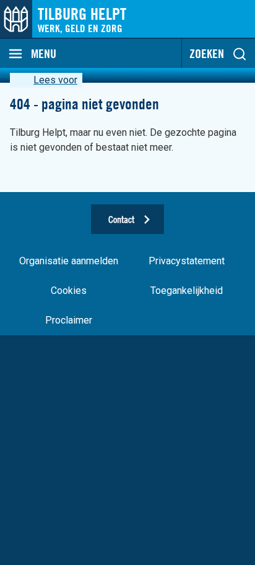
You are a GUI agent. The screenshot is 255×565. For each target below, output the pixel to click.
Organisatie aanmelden (68, 261)
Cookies (69, 290)
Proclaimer (68, 320)
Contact (121, 219)
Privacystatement (187, 261)
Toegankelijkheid (186, 290)
